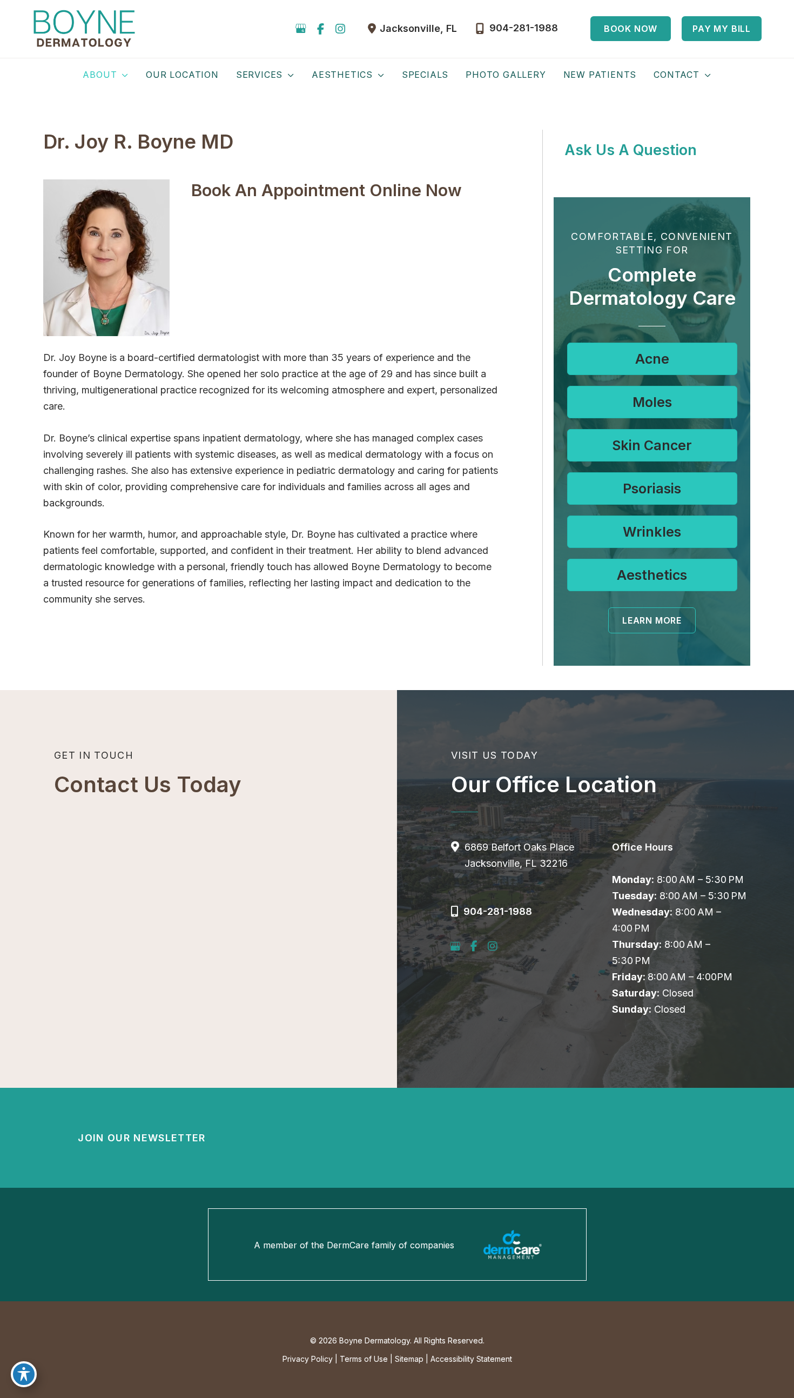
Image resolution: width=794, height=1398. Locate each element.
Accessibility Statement (471, 1358)
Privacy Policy (307, 1358)
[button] (630, 28)
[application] (123, 74)
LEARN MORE (652, 620)
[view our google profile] (300, 28)
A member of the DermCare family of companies (354, 1245)
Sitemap (409, 1358)
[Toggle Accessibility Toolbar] (24, 1374)
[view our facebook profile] (320, 28)
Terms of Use (364, 1358)
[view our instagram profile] (340, 28)
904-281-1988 (497, 911)
